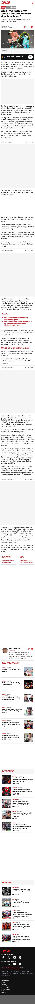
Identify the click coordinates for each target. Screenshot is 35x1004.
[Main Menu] (33, 3)
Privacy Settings (5, 989)
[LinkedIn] (21, 958)
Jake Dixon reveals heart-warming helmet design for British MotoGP (10, 737)
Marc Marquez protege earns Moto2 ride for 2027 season (21, 902)
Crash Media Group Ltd (11, 968)
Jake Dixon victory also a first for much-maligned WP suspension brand (26, 561)
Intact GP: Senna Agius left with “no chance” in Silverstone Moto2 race (22, 815)
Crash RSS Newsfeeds (7, 985)
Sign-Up (3, 992)
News (14, 7)
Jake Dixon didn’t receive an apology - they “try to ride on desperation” (11, 724)
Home (3, 7)
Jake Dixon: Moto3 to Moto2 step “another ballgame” (16, 318)
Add (30, 57)
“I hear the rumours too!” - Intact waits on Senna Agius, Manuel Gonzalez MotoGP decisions (21, 803)
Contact (3, 984)
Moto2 (9, 7)
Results (9, 668)
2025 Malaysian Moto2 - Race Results (11, 670)
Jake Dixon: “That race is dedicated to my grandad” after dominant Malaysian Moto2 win (18, 324)
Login (2, 991)
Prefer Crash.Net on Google (14, 56)
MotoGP (14, 776)
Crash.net (21, 653)
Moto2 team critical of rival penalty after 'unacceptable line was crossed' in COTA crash (22, 914)
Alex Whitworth (5, 26)
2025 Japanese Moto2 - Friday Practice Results (11, 684)
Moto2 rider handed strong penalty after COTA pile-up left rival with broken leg (21, 926)
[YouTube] (15, 958)
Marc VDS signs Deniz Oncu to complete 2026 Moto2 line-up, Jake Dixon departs (11, 697)
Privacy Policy (5, 987)
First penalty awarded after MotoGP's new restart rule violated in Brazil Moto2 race (21, 938)
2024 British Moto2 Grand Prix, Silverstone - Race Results (8, 561)
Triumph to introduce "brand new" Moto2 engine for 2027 (21, 890)
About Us (3, 982)
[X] (9, 958)
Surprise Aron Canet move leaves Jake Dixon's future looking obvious (12, 711)
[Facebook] (3, 958)
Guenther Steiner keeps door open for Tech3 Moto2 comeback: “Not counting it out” (22, 779)
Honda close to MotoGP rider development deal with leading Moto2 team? (22, 791)
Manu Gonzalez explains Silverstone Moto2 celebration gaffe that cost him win (21, 826)
